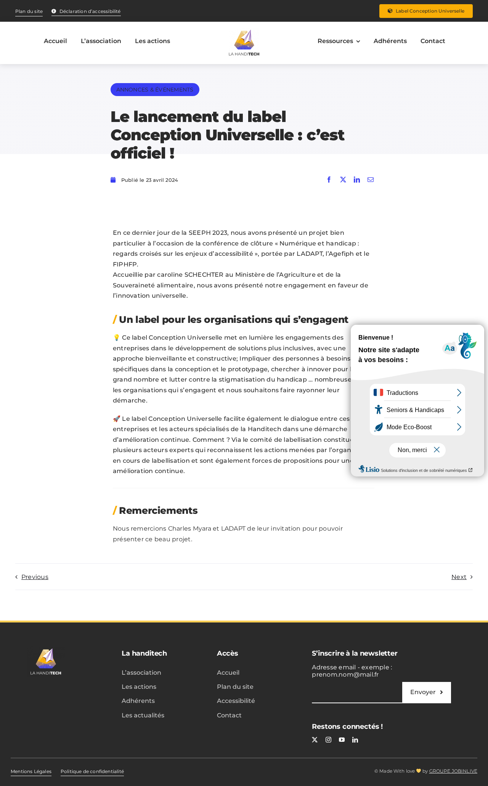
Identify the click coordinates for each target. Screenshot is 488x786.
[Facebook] (329, 180)
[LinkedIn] (357, 180)
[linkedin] (355, 740)
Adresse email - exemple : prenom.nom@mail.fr (352, 671)
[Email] (370, 180)
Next (459, 577)
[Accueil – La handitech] (244, 43)
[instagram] (328, 740)
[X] (343, 180)
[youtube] (342, 740)
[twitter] (315, 740)
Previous (34, 577)
